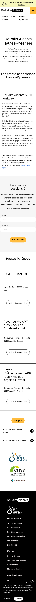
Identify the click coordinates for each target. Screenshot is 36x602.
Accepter (18, 598)
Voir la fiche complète (18, 303)
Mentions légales (14, 569)
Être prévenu (18, 240)
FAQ (9, 580)
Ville (3, 245)
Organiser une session (16, 560)
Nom (4, 216)
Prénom (5, 225)
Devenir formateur (15, 556)
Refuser (7, 598)
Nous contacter (13, 565)
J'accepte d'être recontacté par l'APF (17, 255)
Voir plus (18, 420)
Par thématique (13, 528)
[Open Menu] (33, 10)
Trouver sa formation (16, 523)
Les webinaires (13, 541)
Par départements (15, 532)
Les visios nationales (16, 536)
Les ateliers (12, 545)
